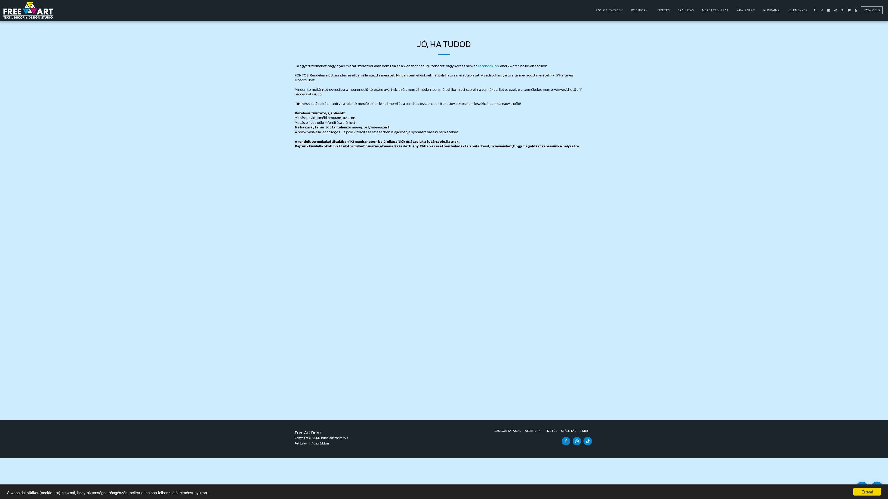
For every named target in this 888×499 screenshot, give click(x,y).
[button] (815, 10)
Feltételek (301, 443)
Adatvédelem (320, 443)
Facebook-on (488, 66)
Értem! (867, 492)
